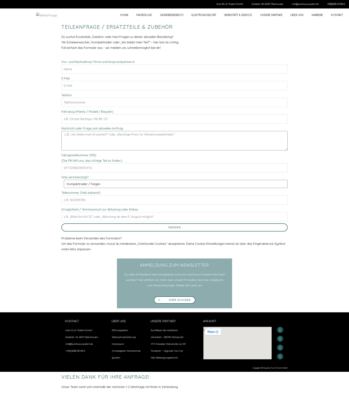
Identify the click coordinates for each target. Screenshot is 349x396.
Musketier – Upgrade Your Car (167, 350)
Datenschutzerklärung (124, 337)
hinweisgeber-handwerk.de (126, 350)
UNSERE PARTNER (271, 15)
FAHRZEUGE (144, 15)
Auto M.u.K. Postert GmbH (230, 4)
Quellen (116, 357)
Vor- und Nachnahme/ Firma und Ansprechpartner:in (98, 62)
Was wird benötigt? (74, 177)
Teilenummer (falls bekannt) (80, 193)
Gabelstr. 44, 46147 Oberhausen (267, 4)
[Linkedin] (280, 356)
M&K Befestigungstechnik (164, 357)
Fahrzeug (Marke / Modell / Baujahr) (87, 112)
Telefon (66, 95)
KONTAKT (337, 15)
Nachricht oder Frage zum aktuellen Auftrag (92, 128)
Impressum (118, 344)
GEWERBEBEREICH (171, 15)
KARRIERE (317, 15)
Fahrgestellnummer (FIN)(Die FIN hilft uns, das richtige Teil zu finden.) (91, 158)
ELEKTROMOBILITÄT (203, 15)
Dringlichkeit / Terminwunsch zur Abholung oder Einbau (99, 209)
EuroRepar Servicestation (164, 330)
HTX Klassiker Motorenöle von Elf (168, 344)
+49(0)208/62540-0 (336, 4)
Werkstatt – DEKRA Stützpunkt (167, 337)
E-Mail (65, 78)
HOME (124, 15)
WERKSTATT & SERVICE (238, 15)
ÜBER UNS (297, 15)
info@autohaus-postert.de (305, 4)
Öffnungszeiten (120, 330)
